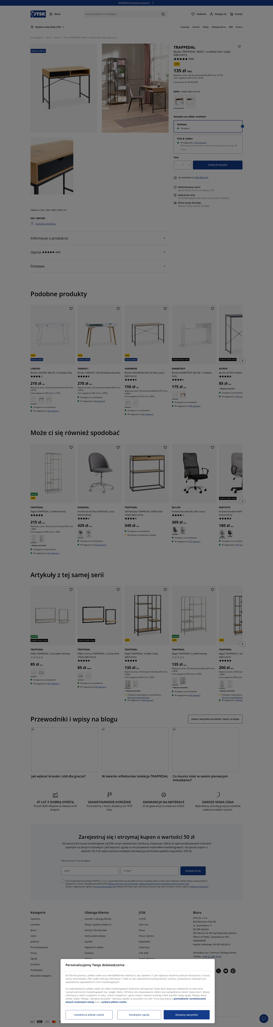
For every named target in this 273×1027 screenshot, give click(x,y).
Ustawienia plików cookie (89, 1014)
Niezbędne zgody (139, 1014)
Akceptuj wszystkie (186, 1014)
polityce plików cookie (114, 1001)
